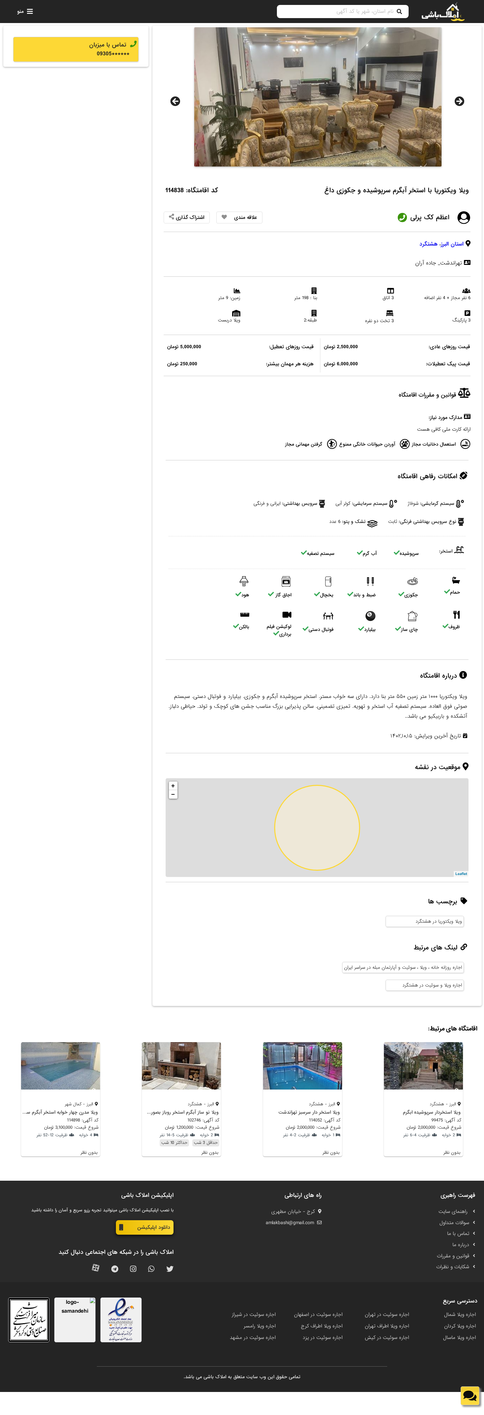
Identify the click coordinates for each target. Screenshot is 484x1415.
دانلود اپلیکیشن (153, 1227)
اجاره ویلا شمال (460, 1315)
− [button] (173, 794)
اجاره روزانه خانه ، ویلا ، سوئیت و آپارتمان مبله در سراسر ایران (403, 967)
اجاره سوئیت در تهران (387, 1315)
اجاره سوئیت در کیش (387, 1338)
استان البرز (452, 244)
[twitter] (170, 1269)
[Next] (459, 101)
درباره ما (460, 1245)
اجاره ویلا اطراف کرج (321, 1326)
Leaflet (461, 874)
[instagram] (133, 1269)
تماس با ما (458, 1234)
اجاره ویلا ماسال (459, 1338)
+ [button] (173, 785)
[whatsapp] (151, 1269)
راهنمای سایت (454, 1212)
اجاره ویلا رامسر (260, 1326)
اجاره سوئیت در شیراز (254, 1315)
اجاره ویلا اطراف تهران (387, 1326)
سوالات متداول (454, 1223)
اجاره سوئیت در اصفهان (318, 1315)
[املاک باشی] (443, 11)
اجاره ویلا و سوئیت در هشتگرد (432, 985)
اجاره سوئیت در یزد (322, 1338)
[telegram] (114, 1269)
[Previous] (175, 101)
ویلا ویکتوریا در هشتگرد (439, 921)
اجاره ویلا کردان (460, 1326)
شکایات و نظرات (452, 1267)
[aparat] (95, 1269)
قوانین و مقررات (453, 1256)
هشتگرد (428, 244)
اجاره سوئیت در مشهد (253, 1338)
